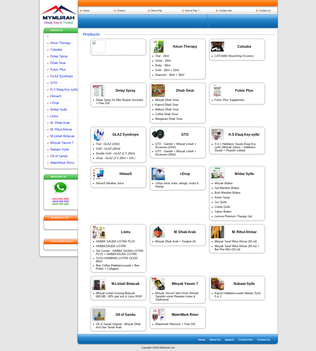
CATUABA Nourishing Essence (234, 56)
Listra (54, 116)
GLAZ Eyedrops (61, 76)
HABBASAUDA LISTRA (111, 246)
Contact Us (264, 10)
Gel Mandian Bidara (227, 188)
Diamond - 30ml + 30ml (169, 74)
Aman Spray (222, 197)
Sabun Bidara (223, 211)
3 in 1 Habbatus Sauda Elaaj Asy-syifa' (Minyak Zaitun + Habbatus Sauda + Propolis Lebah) (236, 147)
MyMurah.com (167, 347)
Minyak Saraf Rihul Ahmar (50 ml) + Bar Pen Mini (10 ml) (237, 248)
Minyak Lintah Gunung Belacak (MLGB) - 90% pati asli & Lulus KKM (119, 295)
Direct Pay (156, 10)
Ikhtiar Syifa (58, 109)
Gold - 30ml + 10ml (167, 70)
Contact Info (225, 10)
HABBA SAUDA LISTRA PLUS (115, 241)
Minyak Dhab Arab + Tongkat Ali (175, 241)
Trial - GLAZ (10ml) (108, 144)
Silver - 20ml (163, 60)
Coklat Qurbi (222, 206)
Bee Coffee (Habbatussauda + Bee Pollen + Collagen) (117, 267)
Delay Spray (59, 56)
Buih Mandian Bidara (227, 192)
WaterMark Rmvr (62, 162)
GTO (53, 83)
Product (120, 10)
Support (229, 339)
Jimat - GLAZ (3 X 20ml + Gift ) (115, 158)
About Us (215, 339)
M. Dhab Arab (60, 123)
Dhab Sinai (58, 63)
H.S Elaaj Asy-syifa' (64, 89)
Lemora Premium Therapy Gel (233, 216)
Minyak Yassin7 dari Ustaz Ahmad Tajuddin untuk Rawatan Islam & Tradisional (176, 296)
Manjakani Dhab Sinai (168, 118)
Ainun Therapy (60, 43)
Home (85, 10)
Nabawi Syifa (59, 149)
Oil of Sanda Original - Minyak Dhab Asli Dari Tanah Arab (118, 325)
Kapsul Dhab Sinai (166, 104)
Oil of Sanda (58, 156)
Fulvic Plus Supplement (229, 100)
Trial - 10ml (162, 56)
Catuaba (56, 49)
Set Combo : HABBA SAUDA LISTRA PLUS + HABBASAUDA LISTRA (119, 252)
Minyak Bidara (223, 183)
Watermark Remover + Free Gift (175, 324)
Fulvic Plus (58, 69)
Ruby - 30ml (162, 65)
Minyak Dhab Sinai (167, 100)
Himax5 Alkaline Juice (110, 183)
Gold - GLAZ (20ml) (108, 148)
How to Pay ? (191, 10)
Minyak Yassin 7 (62, 142)
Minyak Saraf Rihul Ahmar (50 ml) (236, 241)
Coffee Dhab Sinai (166, 114)
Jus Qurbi (221, 202)
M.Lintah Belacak (62, 136)
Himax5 (55, 96)
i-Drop (54, 103)
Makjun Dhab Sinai (167, 109)
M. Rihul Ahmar (61, 129)
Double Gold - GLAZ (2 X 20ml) (115, 153)
